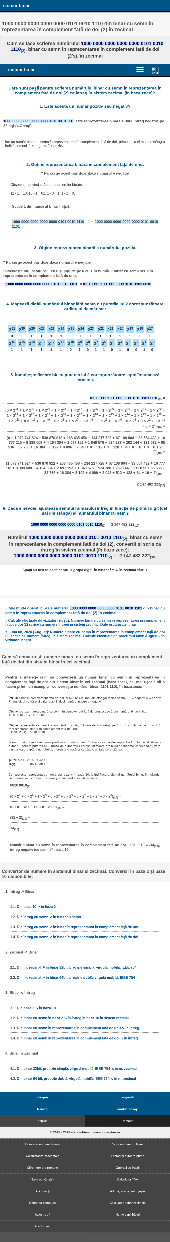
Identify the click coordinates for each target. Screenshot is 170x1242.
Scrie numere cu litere (127, 1144)
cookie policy (127, 1109)
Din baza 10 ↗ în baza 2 (36, 907)
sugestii (128, 1097)
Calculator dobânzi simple (128, 1202)
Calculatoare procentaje (42, 1156)
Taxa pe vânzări (42, 1179)
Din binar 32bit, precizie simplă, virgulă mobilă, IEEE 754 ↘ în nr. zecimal (77, 1069)
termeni (42, 1109)
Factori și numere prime (127, 1156)
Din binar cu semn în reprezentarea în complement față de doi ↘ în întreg (77, 1038)
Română (127, 1121)
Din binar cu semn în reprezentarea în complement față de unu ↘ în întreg (78, 1028)
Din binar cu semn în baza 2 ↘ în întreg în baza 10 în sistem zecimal (73, 1018)
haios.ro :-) (42, 1214)
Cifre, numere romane (42, 1167)
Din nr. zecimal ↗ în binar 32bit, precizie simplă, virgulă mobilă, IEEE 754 (77, 967)
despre (42, 1097)
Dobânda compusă (42, 1202)
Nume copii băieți (128, 1214)
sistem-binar (16, 5)
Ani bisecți (42, 1191)
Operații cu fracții (127, 1167)
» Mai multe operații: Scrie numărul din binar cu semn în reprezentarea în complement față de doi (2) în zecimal (85, 610)
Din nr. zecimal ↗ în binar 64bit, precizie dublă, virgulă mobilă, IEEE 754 (76, 977)
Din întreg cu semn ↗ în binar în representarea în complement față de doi (77, 937)
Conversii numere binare (42, 1144)
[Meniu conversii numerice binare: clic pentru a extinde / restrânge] (142, 70)
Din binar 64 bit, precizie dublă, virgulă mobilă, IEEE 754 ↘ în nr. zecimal (76, 1079)
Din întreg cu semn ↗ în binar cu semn (49, 917)
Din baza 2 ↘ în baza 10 (36, 1008)
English (42, 1121)
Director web (42, 1226)
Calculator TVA (127, 1179)
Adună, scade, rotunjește (127, 1191)
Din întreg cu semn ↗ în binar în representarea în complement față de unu (78, 927)
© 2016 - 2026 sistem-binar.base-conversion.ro (85, 1132)
